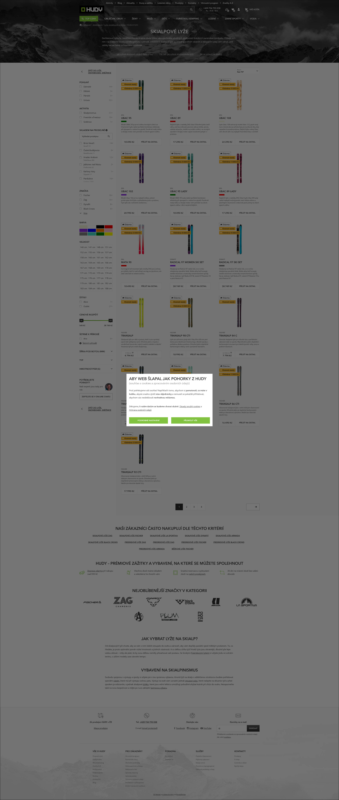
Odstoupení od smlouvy (134, 766)
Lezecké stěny (164, 3)
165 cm (100, 262)
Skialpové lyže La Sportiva (164, 535)
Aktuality (130, 3)
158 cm (83, 257)
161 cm (100, 257)
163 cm (83, 262)
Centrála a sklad (240, 763)
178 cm (108, 278)
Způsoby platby (131, 776)
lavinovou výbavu (159, 688)
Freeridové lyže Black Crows (228, 542)
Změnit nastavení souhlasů (135, 786)
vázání (116, 680)
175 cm (83, 278)
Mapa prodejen (101, 728)
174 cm (108, 273)
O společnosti (98, 756)
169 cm (100, 267)
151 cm (108, 247)
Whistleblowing (98, 763)
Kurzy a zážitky (146, 3)
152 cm (83, 252)
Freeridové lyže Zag (135, 542)
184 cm (91, 288)
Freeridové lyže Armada (152, 549)
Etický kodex (97, 759)
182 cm (108, 283)
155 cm (91, 252)
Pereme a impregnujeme (205, 766)
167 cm (83, 267)
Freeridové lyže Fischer (193, 542)
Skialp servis (200, 763)
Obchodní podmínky (132, 763)
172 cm (91, 273)
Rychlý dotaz (239, 766)
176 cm (91, 278)
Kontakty (192, 3)
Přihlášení (239, 9)
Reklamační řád (131, 769)
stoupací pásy (191, 680)
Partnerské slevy (131, 759)
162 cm (108, 257)
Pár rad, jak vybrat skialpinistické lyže (176, 54)
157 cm (108, 252)
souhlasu (227, 737)
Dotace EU (97, 779)
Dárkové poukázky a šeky (205, 769)
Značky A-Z (228, 3)
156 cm (100, 252)
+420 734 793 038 (148, 722)
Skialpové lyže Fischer (131, 535)
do (111, 320)
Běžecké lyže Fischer (182, 549)
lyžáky (146, 684)
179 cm (83, 283)
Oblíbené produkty (233, 9)
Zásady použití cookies (190, 406)
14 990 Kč (225, 353)
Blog (120, 3)
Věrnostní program (209, 3)
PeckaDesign (181, 794)
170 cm (108, 267)
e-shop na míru (168, 794)
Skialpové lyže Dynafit (197, 535)
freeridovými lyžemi (200, 653)
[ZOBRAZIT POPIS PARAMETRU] (107, 130)
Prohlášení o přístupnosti (134, 782)
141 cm (91, 247)
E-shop (236, 759)
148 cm (100, 247)
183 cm (83, 288)
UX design (157, 794)
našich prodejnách (197, 574)
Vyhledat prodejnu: (90, 136)
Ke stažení (169, 756)
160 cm (91, 257)
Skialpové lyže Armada (228, 535)
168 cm (91, 267)
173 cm (100, 273)
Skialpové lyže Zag (102, 535)
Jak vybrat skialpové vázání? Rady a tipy (135, 54)
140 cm (83, 247)
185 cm (100, 288)
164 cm (91, 262)
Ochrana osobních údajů (140, 410)
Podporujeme (98, 773)
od (81, 320)
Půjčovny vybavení (202, 759)
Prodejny (179, 3)
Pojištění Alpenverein (203, 756)
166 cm (108, 262)
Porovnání (227, 9)
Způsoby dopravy (131, 773)
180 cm (91, 283)
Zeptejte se (169, 759)
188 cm (108, 288)
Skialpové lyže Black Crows (103, 542)
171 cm (83, 273)
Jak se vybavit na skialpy (211, 54)
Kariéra (95, 776)
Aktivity (109, 3)
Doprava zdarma (95, 570)
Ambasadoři (97, 769)
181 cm (100, 283)
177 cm (100, 278)
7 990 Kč (127, 353)
